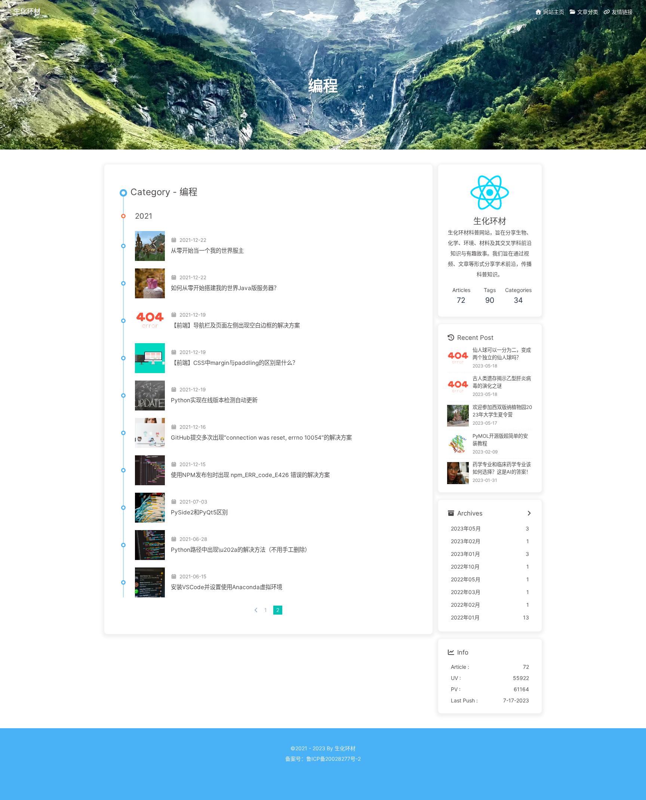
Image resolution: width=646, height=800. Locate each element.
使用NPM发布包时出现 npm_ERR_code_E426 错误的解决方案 (250, 475)
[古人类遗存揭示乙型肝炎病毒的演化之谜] (458, 387)
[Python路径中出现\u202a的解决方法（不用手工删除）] (150, 545)
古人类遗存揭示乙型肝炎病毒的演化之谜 (502, 382)
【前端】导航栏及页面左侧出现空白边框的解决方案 (235, 325)
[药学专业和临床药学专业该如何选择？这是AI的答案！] (458, 473)
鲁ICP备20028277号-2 (333, 759)
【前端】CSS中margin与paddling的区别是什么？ (234, 362)
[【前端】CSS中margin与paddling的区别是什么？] (150, 358)
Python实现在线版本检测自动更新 (214, 400)
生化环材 (26, 11)
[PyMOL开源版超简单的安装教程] (458, 444)
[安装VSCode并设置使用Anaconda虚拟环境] (150, 582)
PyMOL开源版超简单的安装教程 (500, 439)
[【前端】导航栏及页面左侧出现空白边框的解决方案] (150, 321)
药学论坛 (323, 779)
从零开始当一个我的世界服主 (207, 250)
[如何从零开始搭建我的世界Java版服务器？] (150, 283)
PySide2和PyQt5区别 (199, 512)
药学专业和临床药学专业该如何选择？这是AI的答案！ (502, 468)
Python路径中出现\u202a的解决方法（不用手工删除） (240, 549)
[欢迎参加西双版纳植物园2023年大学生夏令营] (458, 416)
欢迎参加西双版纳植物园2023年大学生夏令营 (502, 411)
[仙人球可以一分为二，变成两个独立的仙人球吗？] (458, 358)
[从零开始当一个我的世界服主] (150, 246)
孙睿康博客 (323, 769)
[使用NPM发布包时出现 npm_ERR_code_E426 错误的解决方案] (150, 470)
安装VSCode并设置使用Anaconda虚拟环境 (226, 587)
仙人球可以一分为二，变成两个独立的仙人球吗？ (502, 353)
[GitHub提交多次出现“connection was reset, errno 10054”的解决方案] (150, 433)
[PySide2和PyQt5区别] (150, 508)
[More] (529, 513)
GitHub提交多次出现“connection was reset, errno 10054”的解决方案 (261, 437)
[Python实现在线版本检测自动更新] (150, 395)
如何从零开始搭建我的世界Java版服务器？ (225, 288)
